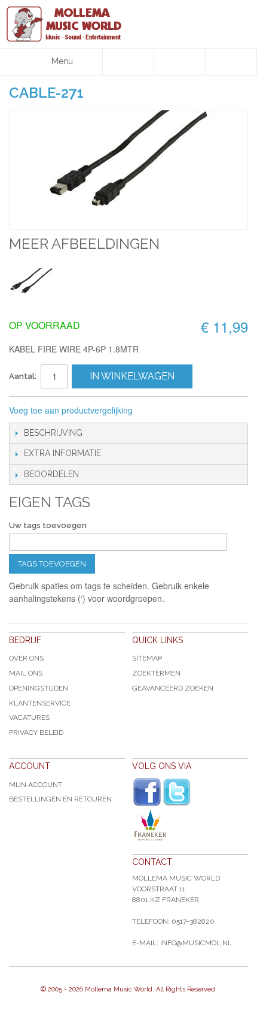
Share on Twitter (205, 410)
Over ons (26, 658)
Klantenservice (40, 703)
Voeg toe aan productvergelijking (71, 410)
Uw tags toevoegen (48, 525)
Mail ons (25, 673)
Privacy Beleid (36, 732)
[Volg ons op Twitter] (177, 792)
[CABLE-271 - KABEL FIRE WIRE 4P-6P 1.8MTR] (31, 283)
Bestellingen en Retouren (60, 799)
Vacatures (29, 717)
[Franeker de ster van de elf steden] (190, 825)
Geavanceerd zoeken (172, 688)
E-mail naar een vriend (158, 410)
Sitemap (147, 658)
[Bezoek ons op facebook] (147, 792)
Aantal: (22, 376)
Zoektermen (156, 673)
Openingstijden (38, 688)
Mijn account (35, 784)
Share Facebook (181, 410)
